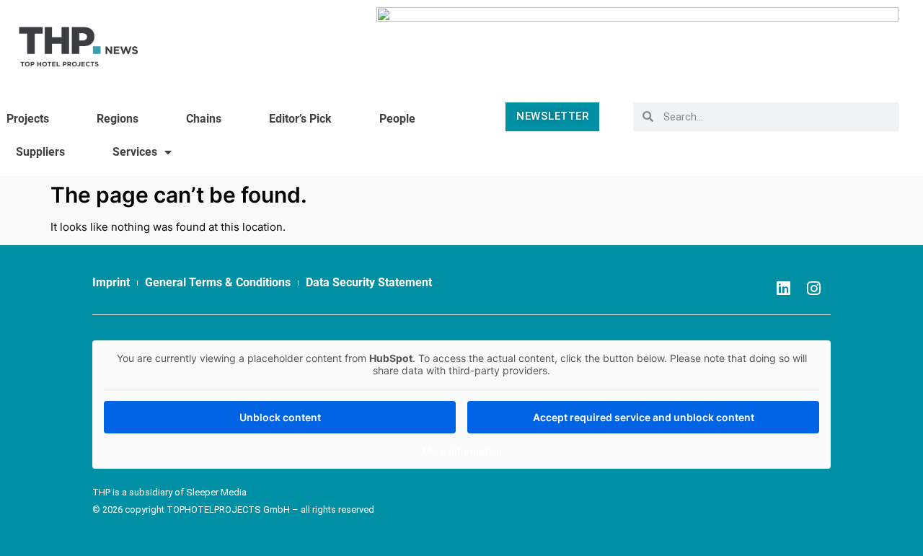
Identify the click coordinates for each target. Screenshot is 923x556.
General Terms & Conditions (218, 282)
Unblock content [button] (280, 417)
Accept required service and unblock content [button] (643, 417)
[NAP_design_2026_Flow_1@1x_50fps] (637, 39)
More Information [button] (462, 451)
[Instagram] (813, 288)
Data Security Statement (369, 282)
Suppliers (40, 152)
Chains (203, 118)
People (397, 118)
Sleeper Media (216, 492)
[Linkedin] (783, 288)
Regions (117, 118)
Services (134, 152)
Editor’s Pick (300, 118)
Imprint (111, 282)
